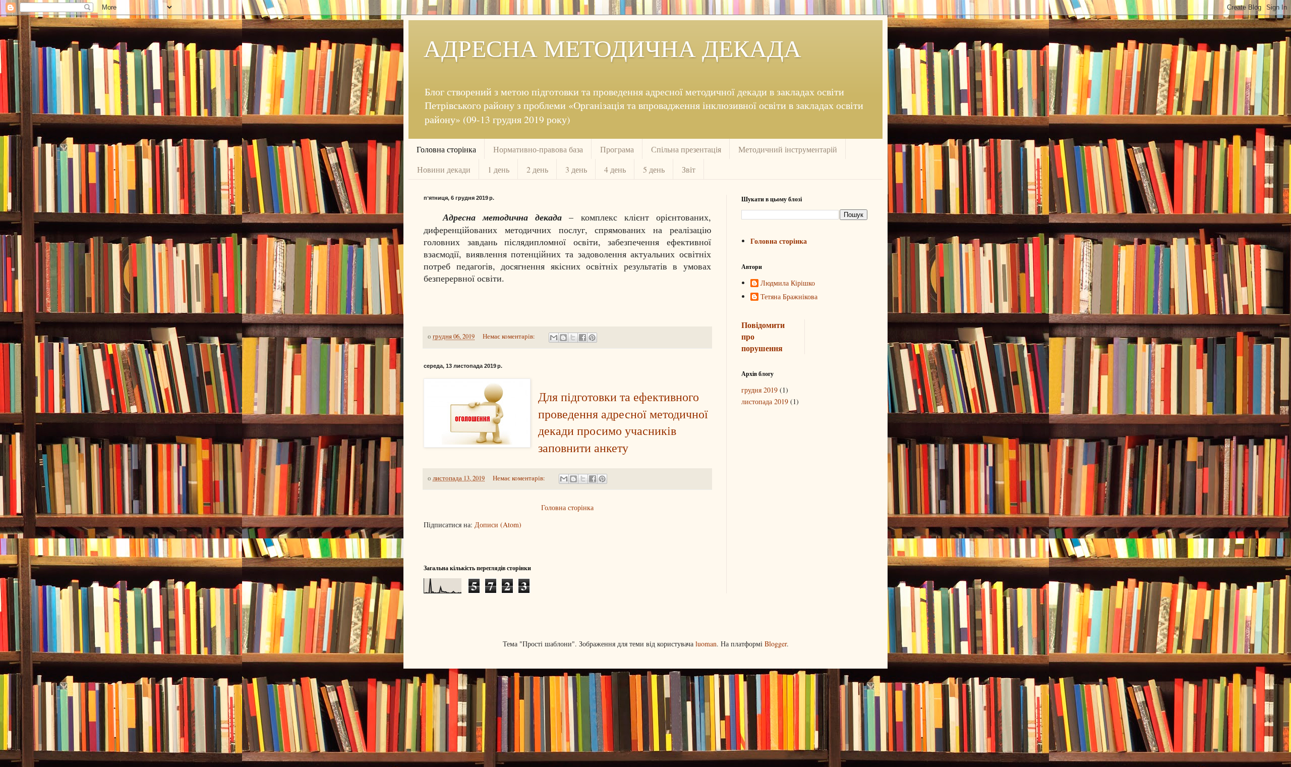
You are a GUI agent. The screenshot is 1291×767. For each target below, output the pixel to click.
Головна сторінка (446, 149)
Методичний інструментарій (787, 149)
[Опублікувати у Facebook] (582, 338)
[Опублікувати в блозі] (563, 338)
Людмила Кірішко (787, 283)
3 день (576, 169)
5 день (654, 169)
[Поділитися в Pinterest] (592, 338)
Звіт (688, 169)
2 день (537, 169)
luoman (706, 643)
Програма (617, 149)
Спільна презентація (686, 149)
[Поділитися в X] (573, 338)
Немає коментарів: (510, 336)
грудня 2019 (759, 390)
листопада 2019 (764, 401)
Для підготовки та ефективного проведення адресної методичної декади (623, 414)
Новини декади (444, 169)
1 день (498, 169)
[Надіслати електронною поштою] (554, 338)
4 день (615, 169)
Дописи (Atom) (498, 524)
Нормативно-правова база (538, 149)
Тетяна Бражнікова (788, 297)
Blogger (776, 643)
